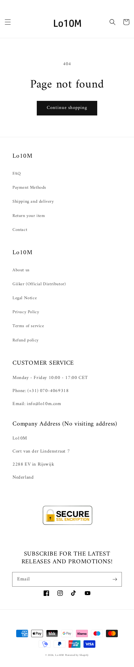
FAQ (16, 174)
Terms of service (28, 326)
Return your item (28, 216)
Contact (19, 230)
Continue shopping (67, 108)
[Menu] (8, 22)
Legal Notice (24, 298)
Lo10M (59, 655)
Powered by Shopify (77, 655)
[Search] (112, 22)
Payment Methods (29, 188)
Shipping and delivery (33, 201)
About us (21, 270)
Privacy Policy (25, 312)
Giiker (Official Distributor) (39, 284)
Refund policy (25, 340)
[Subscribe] (115, 579)
